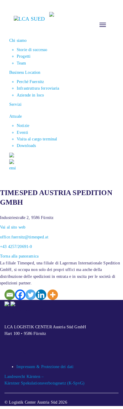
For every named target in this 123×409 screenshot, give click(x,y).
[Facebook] (20, 294)
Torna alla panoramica (19, 256)
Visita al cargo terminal (37, 139)
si (14, 168)
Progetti (23, 56)
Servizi (15, 104)
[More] (52, 294)
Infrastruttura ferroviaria (38, 88)
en (11, 168)
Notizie (23, 125)
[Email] (9, 294)
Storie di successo (32, 50)
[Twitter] (30, 294)
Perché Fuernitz (30, 81)
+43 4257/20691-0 (16, 246)
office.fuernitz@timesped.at (24, 237)
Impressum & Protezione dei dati (44, 366)
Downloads (26, 145)
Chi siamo (18, 40)
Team (21, 63)
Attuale (15, 116)
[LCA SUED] (29, 18)
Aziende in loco (30, 95)
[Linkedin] (41, 294)
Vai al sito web (12, 227)
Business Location (24, 72)
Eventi (22, 132)
